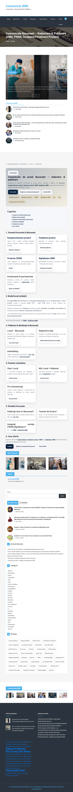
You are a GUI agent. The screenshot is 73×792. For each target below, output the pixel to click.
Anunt (9, 575)
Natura (10, 613)
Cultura (10, 591)
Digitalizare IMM (47, 258)
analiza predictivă (25, 640)
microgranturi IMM (47, 661)
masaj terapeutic (35, 661)
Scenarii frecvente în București (21, 215)
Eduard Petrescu (13, 649)
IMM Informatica (49, 653)
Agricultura (11, 573)
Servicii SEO (16, 19)
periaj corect (12, 666)
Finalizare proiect (47, 238)
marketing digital (48, 657)
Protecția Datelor (42, 666)
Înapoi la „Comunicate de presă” (29, 192)
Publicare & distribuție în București (22, 219)
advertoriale (25, 282)
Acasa (8, 19)
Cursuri (10, 593)
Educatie (10, 600)
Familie (10, 602)
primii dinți (32, 666)
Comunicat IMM (17, 6)
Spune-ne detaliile (14, 288)
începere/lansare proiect (15, 185)
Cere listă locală (13, 343)
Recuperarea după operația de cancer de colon (27, 131)
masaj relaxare (24, 661)
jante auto (31, 657)
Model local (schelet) (18, 217)
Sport (9, 620)
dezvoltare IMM (49, 645)
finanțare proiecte (13, 653)
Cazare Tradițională (13, 645)
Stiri (9, 622)
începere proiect (14, 197)
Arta (9, 580)
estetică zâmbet (41, 649)
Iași (54, 197)
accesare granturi (13, 640)
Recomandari (43, 19)
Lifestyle (10, 611)
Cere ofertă (13, 192)
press (10, 77)
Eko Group (23, 649)
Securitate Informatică (14, 670)
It (8, 609)
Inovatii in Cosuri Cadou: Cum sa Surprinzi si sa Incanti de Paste (33, 536)
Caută (9, 492)
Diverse (52, 19)
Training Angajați (41, 670)
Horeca (10, 606)
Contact (61, 24)
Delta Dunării (38, 645)
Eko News (31, 649)
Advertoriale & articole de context (50, 340)
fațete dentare (52, 649)
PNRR (36, 185)
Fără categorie (12, 604)
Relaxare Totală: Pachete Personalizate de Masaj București (31, 527)
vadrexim (51, 670)
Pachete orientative (18, 221)
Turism (60, 19)
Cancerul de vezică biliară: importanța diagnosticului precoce (29, 82)
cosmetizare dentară (26, 645)
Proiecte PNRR (14, 258)
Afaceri (25, 19)
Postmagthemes (36, 789)
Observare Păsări (59, 661)
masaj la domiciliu (13, 661)
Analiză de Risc (36, 640)
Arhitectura (11, 577)
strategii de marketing (28, 670)
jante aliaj (24, 657)
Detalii (11, 268)
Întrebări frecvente (17, 224)
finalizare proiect (29, 185)
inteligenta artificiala (14, 657)
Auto (9, 582)
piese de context (25, 357)
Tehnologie (32, 19)
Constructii (11, 586)
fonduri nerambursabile (27, 653)
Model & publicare (45, 247)
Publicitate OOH (54, 666)
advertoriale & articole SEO (16, 202)
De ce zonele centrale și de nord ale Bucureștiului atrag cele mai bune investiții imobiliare (39, 115)
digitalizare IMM (44, 185)
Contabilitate (11, 588)
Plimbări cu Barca (22, 666)
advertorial (47, 374)
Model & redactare (14, 250)
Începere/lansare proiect (19, 238)
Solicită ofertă (13, 378)
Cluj (59, 197)
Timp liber (11, 626)
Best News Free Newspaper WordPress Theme (48, 787)
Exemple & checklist (46, 268)
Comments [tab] (24, 502)
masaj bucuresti (59, 657)
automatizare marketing (49, 640)
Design (10, 595)
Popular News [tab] (13, 502)
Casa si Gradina (12, 584)
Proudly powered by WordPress (20, 787)
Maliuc (39, 657)
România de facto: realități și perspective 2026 (26, 138)
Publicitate (11, 615)
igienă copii (39, 653)
